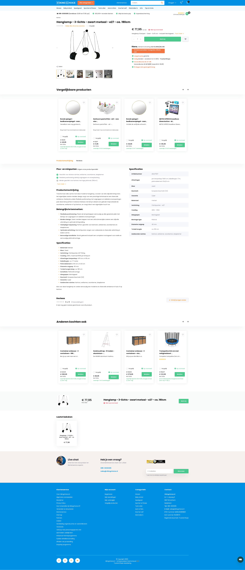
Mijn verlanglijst (110, 500)
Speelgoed (78, 8)
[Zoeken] (162, 3)
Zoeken (58, 521)
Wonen (58, 8)
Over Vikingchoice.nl (63, 494)
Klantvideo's (133, 8)
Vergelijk (92, 26)
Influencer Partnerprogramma (66, 536)
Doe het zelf (122, 8)
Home (58, 18)
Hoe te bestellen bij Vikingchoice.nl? (68, 506)
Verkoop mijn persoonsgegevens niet (68, 530)
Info (141, 8)
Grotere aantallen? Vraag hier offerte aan (147, 51)
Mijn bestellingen (110, 497)
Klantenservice (122, 3)
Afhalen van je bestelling (64, 542)
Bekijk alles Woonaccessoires (75, 26)
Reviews (79, 161)
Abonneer (181, 471)
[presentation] (57, 48)
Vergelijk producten (111, 503)
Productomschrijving (64, 161)
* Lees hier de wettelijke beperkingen (156, 475)
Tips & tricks (149, 8)
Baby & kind (68, 8)
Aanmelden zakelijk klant (64, 533)
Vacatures (59, 527)
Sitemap (59, 515)
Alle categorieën (85, 3)
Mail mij (162, 39)
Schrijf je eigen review (178, 300)
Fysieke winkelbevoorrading (65, 539)
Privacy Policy (60, 503)
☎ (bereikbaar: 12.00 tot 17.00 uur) (73, 14)
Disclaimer (59, 500)
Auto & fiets (112, 8)
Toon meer (179, 34)
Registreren (108, 494)
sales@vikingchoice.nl (109, 471)
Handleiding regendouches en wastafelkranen (71, 524)
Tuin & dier (102, 8)
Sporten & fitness (90, 8)
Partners (59, 518)
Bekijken (81, 142)
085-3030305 (105, 468)
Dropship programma (63, 545)
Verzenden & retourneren (65, 509)
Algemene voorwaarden (64, 497)
